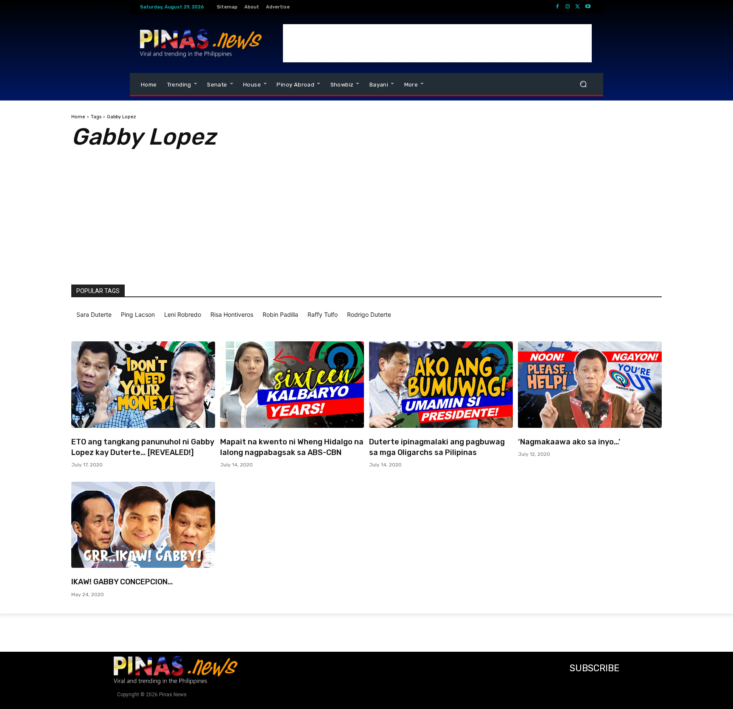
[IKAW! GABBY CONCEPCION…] (143, 525)
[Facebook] (557, 7)
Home (78, 117)
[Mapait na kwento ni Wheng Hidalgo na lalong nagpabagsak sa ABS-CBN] (292, 384)
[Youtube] (588, 7)
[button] (583, 84)
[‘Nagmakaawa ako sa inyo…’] (590, 384)
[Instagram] (567, 7)
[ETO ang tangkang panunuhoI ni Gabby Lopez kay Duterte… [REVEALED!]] (143, 384)
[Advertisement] (437, 43)
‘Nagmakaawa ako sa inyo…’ (569, 442)
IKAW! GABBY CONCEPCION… (122, 581)
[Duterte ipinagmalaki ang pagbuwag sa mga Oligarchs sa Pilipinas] (441, 384)
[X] (578, 7)
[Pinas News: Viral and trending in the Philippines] (201, 43)
